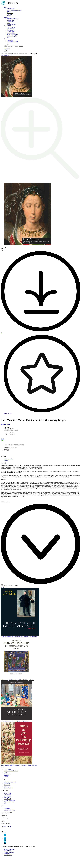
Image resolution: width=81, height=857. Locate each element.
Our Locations (10, 31)
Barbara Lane (5, 424)
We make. (9, 849)
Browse (6, 7)
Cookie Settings (8, 855)
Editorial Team (10, 20)
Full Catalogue (10, 8)
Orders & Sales (11, 27)
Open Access (10, 21)
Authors (6, 17)
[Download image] (40, 331)
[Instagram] (5, 841)
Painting (6, 460)
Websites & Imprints (12, 36)
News (5, 38)
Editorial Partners (11, 24)
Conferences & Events (12, 41)
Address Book (10, 30)
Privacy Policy (7, 850)
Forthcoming (10, 13)
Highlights (9, 14)
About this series (5, 55)
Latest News (10, 40)
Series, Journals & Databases (14, 10)
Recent (8, 11)
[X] (5, 838)
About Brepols (10, 33)
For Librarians (10, 28)
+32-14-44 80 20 (6, 826)
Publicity (9, 15)
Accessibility (7, 853)
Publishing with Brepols (13, 18)
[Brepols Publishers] (9, 4)
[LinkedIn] (5, 843)
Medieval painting (8, 458)
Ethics (8, 23)
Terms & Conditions (9, 852)
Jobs (8, 37)
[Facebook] (5, 835)
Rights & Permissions (12, 34)
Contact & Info (7, 26)
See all (2, 587)
